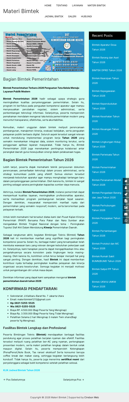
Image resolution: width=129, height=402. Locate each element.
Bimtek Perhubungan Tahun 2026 (103, 208)
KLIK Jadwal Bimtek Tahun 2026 (21, 370)
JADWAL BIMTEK (54, 16)
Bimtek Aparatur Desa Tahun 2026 (104, 47)
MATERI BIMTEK (97, 5)
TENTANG (61, 5)
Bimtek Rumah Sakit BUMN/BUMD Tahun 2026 (106, 259)
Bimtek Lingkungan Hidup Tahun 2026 (106, 144)
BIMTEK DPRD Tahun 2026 (107, 70)
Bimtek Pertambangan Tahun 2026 (104, 233)
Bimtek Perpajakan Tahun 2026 (106, 220)
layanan (33, 144)
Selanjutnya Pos (73, 379)
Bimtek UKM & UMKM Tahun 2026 (104, 284)
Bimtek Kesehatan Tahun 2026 (106, 119)
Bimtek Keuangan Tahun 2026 (105, 131)
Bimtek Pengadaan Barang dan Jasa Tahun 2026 (106, 195)
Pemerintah (9, 220)
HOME (48, 5)
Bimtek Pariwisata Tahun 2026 (105, 157)
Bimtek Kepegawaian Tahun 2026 (103, 93)
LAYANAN (77, 5)
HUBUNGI (86, 16)
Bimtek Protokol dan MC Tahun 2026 (105, 246)
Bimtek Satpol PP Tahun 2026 (105, 271)
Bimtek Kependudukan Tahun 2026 (104, 106)
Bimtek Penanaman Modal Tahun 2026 (106, 182)
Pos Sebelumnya (14, 379)
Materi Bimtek (21, 11)
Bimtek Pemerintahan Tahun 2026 (104, 170)
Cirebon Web (91, 397)
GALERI (72, 16)
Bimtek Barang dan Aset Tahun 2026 (105, 60)
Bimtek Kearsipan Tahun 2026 (105, 80)
